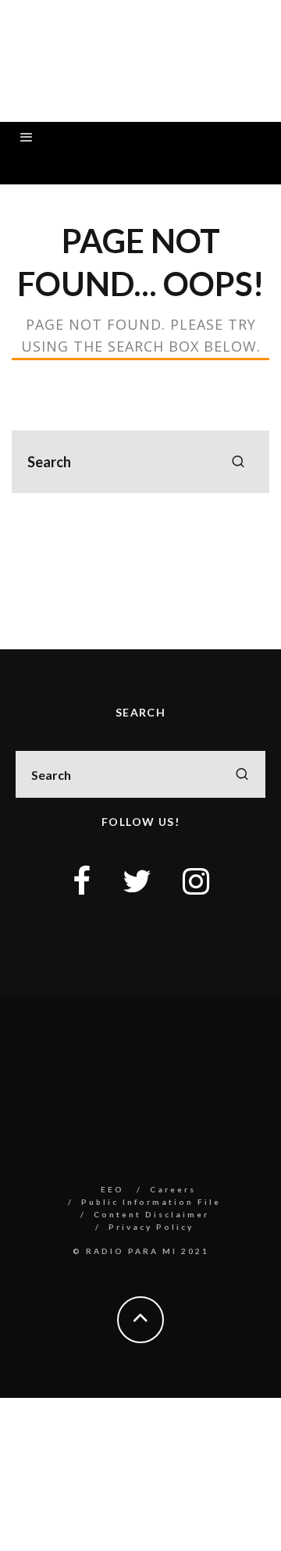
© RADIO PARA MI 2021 (141, 1251)
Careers (173, 1189)
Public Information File (151, 1201)
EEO (112, 1189)
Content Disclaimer (151, 1214)
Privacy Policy (151, 1226)
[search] (238, 462)
